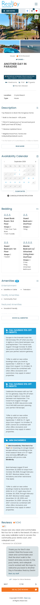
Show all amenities (20, 318)
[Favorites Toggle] (36, 11)
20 (6, 182)
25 (28, 182)
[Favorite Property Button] (36, 17)
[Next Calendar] (35, 161)
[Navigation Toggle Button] (36, 4)
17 (24, 178)
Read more (20, 146)
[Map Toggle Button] (27, 11)
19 (33, 178)
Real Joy (27, 598)
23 (19, 182)
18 (28, 178)
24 (24, 182)
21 (10, 182)
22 (15, 182)
